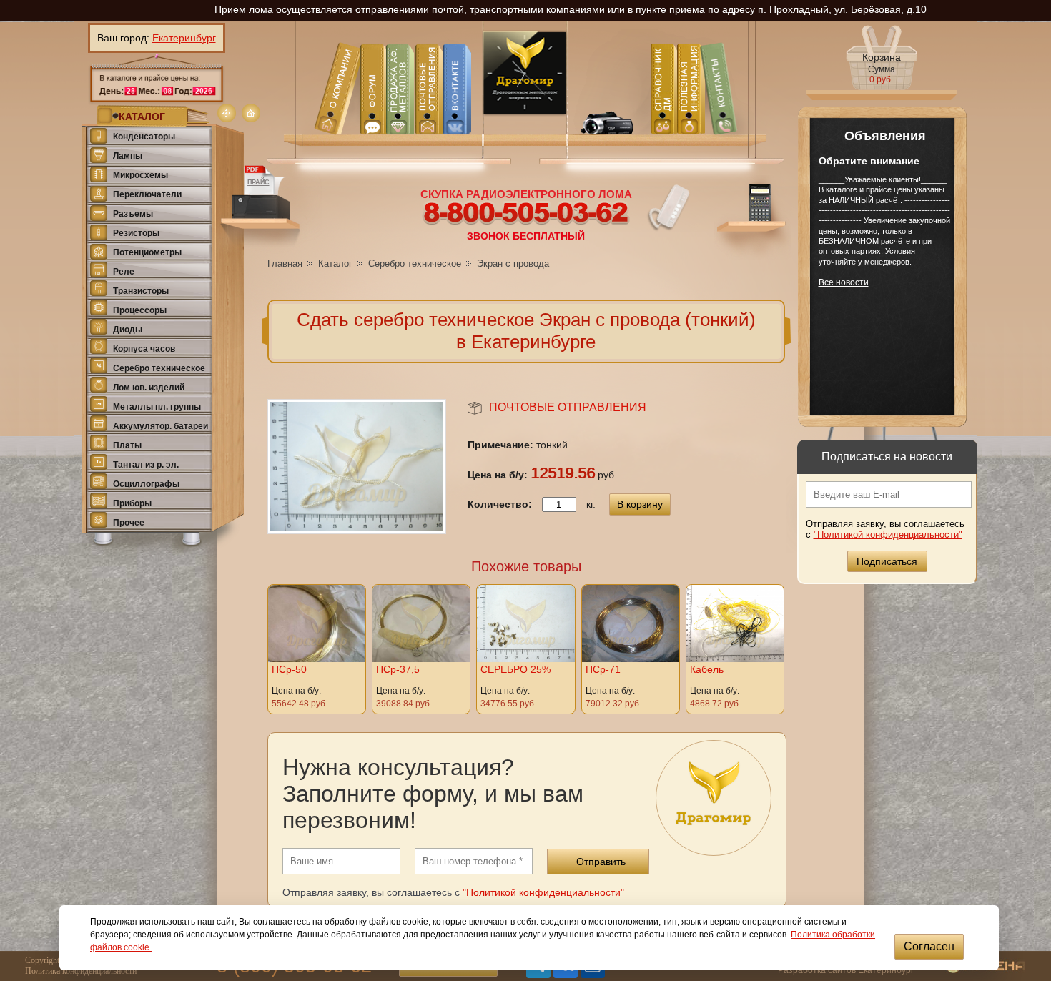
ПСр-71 (603, 669)
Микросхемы (140, 175)
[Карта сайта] (226, 113)
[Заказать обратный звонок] (667, 207)
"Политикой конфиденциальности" (888, 534)
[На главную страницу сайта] (251, 113)
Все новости (844, 282)
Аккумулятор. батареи (160, 426)
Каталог (335, 263)
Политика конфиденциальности (81, 971)
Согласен (929, 946)
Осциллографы (146, 484)
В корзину (640, 504)
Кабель (707, 669)
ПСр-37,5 (398, 669)
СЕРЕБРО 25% (515, 669)
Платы (127, 445)
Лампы (127, 156)
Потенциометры (147, 252)
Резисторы (136, 233)
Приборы (132, 503)
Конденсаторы (144, 137)
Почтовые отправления (567, 407)
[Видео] (605, 110)
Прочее (128, 523)
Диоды (127, 330)
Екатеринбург (184, 38)
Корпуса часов (144, 349)
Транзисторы (141, 291)
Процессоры (140, 310)
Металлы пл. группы (157, 407)
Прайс (258, 182)
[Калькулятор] (752, 217)
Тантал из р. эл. (146, 465)
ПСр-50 (289, 669)
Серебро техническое (159, 368)
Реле (123, 272)
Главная (284, 263)
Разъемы (133, 214)
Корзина (881, 67)
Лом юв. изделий (148, 388)
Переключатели (147, 194)
